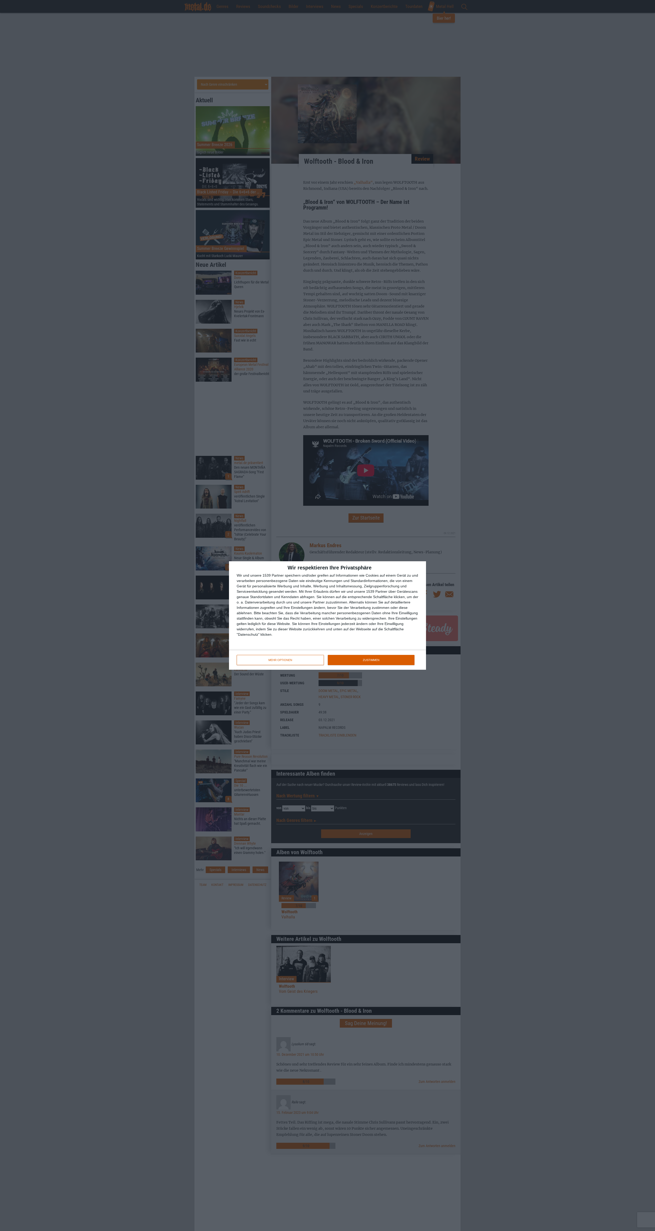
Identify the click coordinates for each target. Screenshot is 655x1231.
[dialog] (327, 615)
